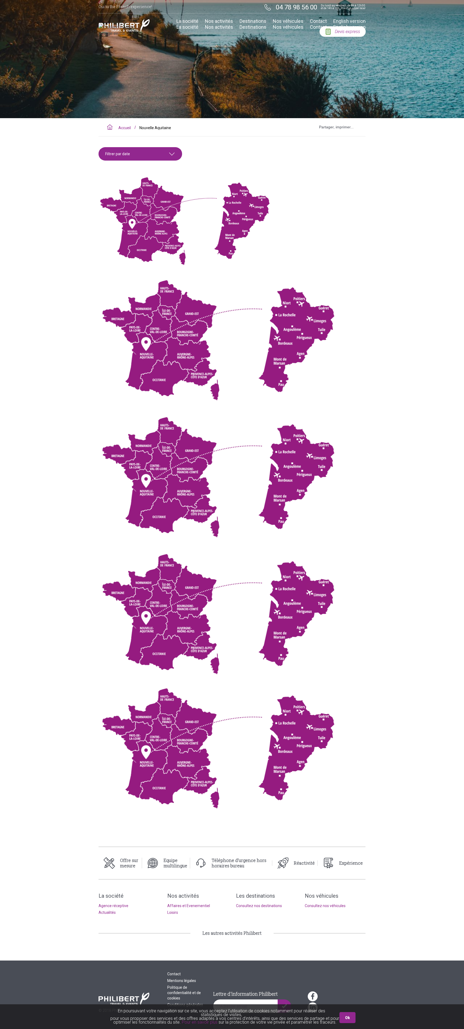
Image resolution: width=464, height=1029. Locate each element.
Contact (318, 21)
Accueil (124, 128)
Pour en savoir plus (200, 1022)
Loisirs (172, 912)
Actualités (107, 912)
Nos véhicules (288, 21)
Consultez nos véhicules (325, 906)
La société (187, 21)
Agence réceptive (113, 906)
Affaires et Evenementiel (188, 906)
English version (349, 21)
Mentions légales (181, 981)
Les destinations (255, 896)
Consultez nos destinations (259, 906)
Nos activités (219, 21)
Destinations (253, 21)
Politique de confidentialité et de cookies (184, 992)
